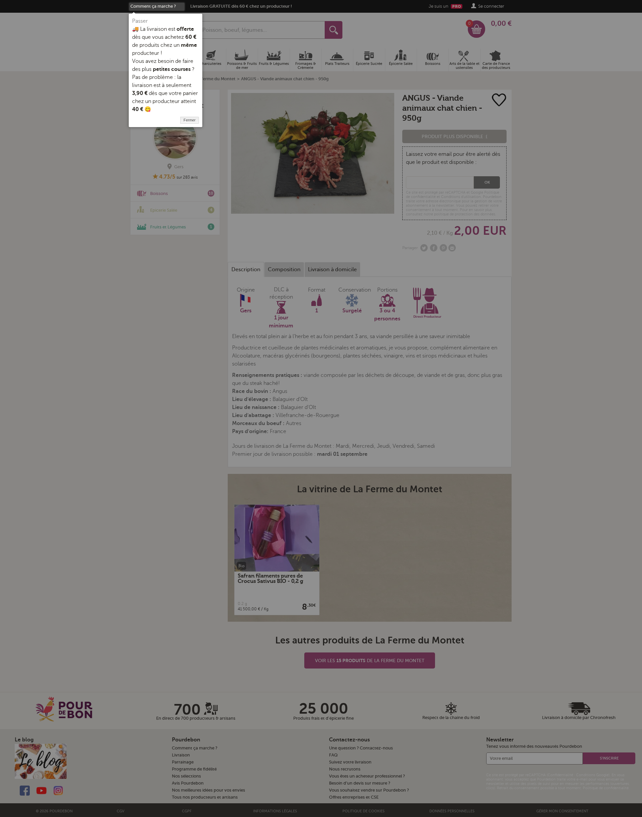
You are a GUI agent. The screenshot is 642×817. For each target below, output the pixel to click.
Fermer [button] (190, 120)
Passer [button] (140, 21)
